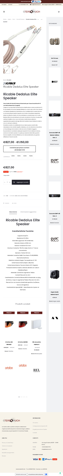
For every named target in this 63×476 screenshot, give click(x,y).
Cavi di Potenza (20, 19)
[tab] (13, 212)
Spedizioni (4, 449)
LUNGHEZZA (6, 156)
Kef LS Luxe (54, 58)
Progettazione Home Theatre (40, 429)
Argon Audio (56, 301)
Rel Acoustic (38, 353)
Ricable (9, 80)
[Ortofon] (9, 368)
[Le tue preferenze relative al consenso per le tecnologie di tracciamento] (60, 473)
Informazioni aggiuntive (28, 212)
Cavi (13, 19)
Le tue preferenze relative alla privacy (35, 474)
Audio (9, 19)
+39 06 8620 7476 (24, 4)
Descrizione (13, 212)
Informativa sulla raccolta (21, 474)
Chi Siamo (4, 4)
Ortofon (11, 351)
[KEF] (55, 81)
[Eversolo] (55, 161)
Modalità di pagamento (8, 452)
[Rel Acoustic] (36, 370)
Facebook (7, 203)
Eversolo (56, 144)
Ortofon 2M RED (23, 342)
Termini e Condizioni (7, 446)
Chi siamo (35, 422)
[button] (19, 396)
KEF (57, 65)
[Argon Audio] (55, 318)
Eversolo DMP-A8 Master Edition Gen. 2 (54, 135)
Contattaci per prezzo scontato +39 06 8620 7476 (19, 149)
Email (15, 203)
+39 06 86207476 (46, 447)
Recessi (4, 456)
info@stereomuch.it (36, 4)
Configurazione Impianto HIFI (40, 426)
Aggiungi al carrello (22, 182)
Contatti (10, 4)
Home (4, 19)
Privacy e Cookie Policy (7, 442)
